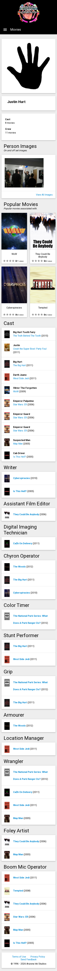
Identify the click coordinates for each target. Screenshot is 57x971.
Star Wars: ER (20, 404)
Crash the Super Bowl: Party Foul (29, 348)
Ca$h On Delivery (23, 543)
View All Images (44, 194)
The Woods (19, 566)
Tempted (18, 890)
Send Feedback (29, 959)
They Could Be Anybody (26, 514)
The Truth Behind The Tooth (27, 335)
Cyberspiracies (22, 478)
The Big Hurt (19, 365)
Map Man (18, 443)
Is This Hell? (20, 456)
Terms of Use (19, 956)
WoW (16, 391)
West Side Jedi (21, 378)
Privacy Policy (37, 956)
